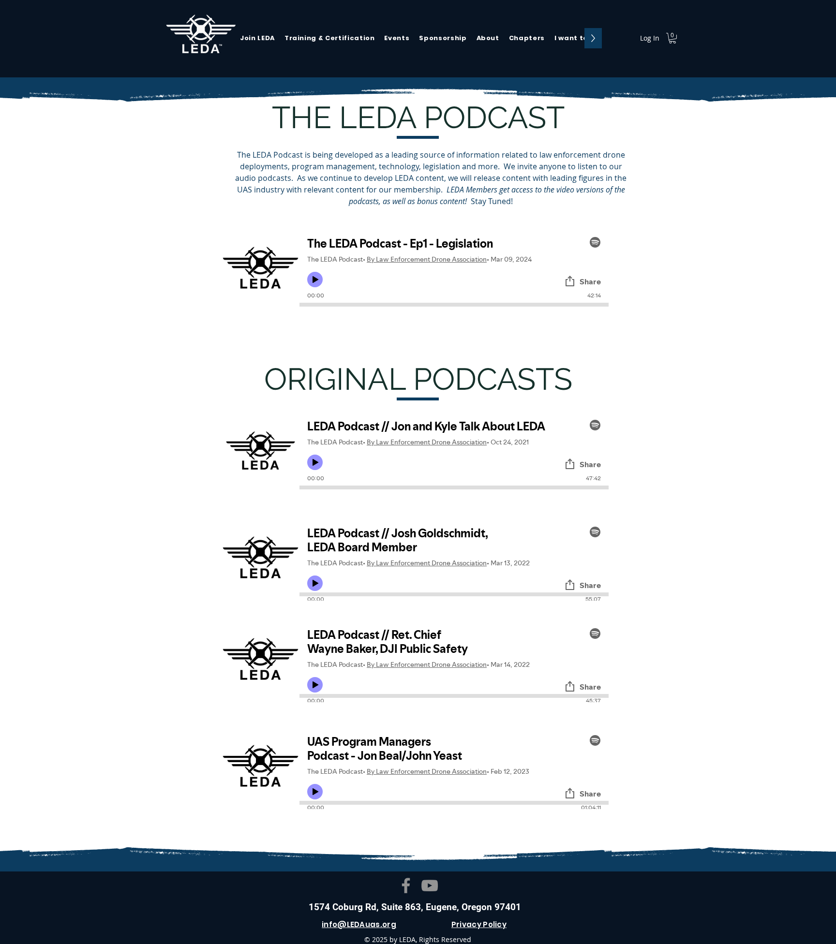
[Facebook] (406, 885)
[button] (574, 38)
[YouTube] (429, 885)
